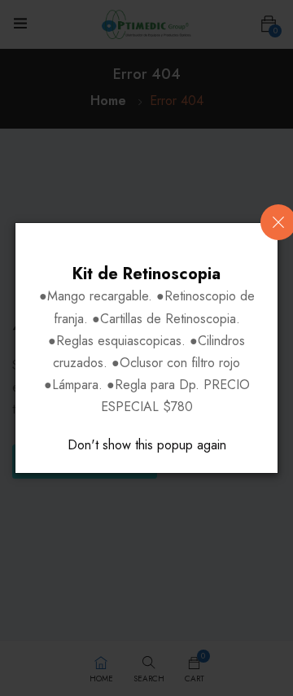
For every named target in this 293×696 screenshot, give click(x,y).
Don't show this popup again (147, 445)
